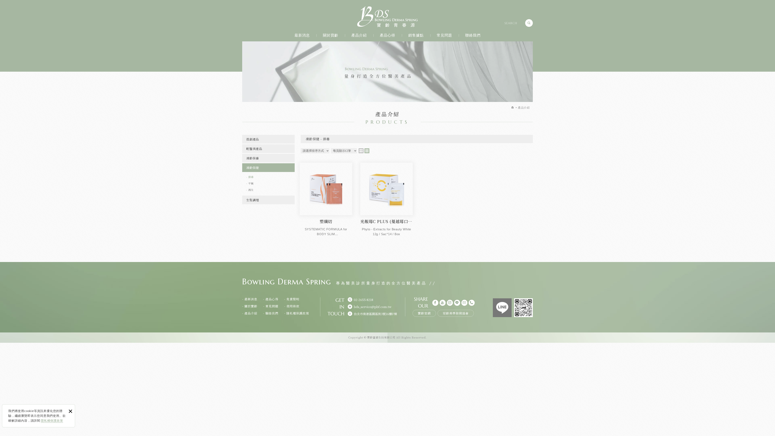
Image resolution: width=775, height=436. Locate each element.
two (361, 150)
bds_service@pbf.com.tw (373, 307)
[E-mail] (464, 303)
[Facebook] (435, 303)
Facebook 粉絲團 (502, 307)
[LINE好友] (457, 303)
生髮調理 (252, 200)
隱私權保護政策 (52, 420)
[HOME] (513, 107)
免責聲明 (292, 299)
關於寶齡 (330, 35)
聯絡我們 (473, 35)
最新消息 (302, 35)
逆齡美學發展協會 (456, 313)
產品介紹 (359, 35)
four (366, 150)
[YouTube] (443, 303)
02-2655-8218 (363, 300)
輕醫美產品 (254, 149)
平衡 (251, 183)
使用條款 (292, 306)
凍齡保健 (252, 168)
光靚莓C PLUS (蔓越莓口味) (386, 199)
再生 (251, 190)
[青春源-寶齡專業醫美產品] (387, 16)
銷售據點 (416, 35)
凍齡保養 (252, 158)
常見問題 (444, 35)
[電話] (472, 303)
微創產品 (252, 139)
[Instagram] (450, 303)
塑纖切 (326, 199)
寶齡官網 (424, 313)
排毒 (251, 177)
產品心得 (387, 35)
